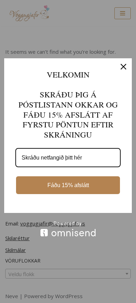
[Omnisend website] (68, 229)
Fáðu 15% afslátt (68, 185)
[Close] (123, 66)
